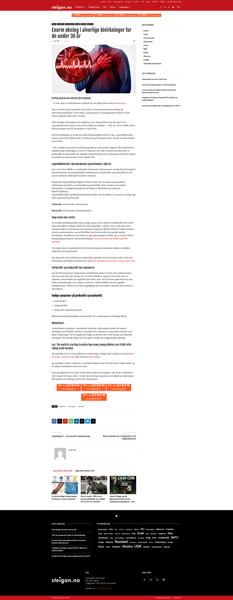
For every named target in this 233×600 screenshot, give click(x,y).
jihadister (154, 533)
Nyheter (79, 7)
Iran (134, 533)
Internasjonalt (118, 1)
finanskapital (150, 529)
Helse (109, 1)
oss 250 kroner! (108, 15)
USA (137, 546)
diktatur (136, 529)
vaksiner (81, 406)
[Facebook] (161, 7)
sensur (151, 542)
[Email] (82, 421)
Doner (113, 7)
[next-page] (57, 506)
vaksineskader (156, 547)
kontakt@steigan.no (104, 588)
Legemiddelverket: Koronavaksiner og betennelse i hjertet (81, 164)
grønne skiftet (108, 533)
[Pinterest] (65, 421)
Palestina (109, 542)
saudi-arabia (142, 542)
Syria (101, 546)
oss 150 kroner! (86, 15)
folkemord (160, 529)
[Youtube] (173, 7)
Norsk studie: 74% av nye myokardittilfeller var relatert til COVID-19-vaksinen (93, 499)
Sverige (170, 542)
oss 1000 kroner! (153, 15)
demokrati (129, 529)
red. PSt (56, 41)
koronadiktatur (120, 538)
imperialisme (125, 534)
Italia (147, 534)
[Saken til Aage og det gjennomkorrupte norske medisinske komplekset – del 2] (123, 485)
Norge (148, 1)
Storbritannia (160, 542)
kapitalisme (162, 534)
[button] (178, 7)
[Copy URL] (93, 421)
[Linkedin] (76, 421)
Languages (124, 7)
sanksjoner (133, 542)
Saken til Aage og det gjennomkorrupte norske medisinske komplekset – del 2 (122, 499)
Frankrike (170, 529)
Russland (121, 541)
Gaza (100, 533)
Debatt (103, 1)
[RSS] (165, 7)
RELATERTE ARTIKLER (62, 471)
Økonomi (155, 1)
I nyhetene (61, 24)
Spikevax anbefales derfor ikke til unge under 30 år (111, 261)
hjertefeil (62, 406)
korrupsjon (141, 538)
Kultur (137, 1)
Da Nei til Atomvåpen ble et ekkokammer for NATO (161, 106)
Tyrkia (107, 547)
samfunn (90, 24)
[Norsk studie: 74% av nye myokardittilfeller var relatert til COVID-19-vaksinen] (94, 485)
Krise (154, 537)
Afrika (111, 529)
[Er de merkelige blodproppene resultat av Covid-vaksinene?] (65, 485)
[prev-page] (53, 506)
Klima (111, 538)
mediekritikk (163, 537)
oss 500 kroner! (130, 15)
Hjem (53, 21)
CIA (116, 529)
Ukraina (127, 546)
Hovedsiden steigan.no (163, 598)
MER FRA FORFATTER (84, 471)
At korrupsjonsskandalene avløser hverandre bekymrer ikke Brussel (159, 91)
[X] (169, 7)
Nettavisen (121, 103)
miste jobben (94, 357)
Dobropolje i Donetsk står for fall (154, 79)
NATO (174, 537)
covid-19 (121, 529)
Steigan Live (94, 7)
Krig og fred (128, 1)
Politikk (162, 1)
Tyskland (116, 546)
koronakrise (72, 406)
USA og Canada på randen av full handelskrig (158, 85)
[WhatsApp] (70, 421)
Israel (140, 533)
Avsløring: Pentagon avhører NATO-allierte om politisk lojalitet (160, 98)
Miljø (142, 1)
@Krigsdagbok (102, 529)
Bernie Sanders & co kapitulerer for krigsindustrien (119, 437)
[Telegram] (87, 421)
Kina (170, 533)
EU (142, 529)
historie (117, 533)
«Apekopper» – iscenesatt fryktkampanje (71, 436)
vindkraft (166, 547)
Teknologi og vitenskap (174, 1)
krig (148, 537)
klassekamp (103, 537)
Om (104, 7)
